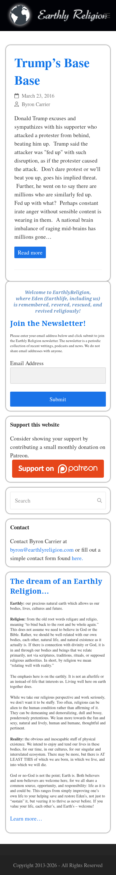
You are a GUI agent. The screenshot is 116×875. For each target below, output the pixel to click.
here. (77, 558)
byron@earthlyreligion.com (42, 549)
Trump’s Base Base (52, 71)
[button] (107, 15)
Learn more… (26, 818)
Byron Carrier (36, 104)
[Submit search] (99, 500)
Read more (30, 252)
